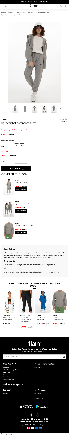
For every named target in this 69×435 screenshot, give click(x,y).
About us (5, 377)
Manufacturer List (8, 379)
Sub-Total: (64, 15)
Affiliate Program (13, 384)
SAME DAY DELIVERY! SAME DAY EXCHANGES (34, 1)
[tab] (7, 237)
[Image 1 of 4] (42, 301)
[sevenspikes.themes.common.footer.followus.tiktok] (37, 415)
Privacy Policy (7, 372)
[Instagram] (32, 415)
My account (38, 393)
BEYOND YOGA (25, 315)
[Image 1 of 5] (8, 209)
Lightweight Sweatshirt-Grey (24, 225)
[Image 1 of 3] (8, 230)
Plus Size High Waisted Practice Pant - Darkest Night (25, 320)
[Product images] (8, 187)
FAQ (4, 374)
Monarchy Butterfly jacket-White (9, 318)
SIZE (2, 146)
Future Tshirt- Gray (21, 182)
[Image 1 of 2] (26, 301)
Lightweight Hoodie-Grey (23, 204)
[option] (34, 1)
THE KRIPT (6, 315)
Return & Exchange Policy (11, 370)
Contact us (38, 367)
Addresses (37, 396)
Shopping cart (38, 398)
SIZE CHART (6, 367)
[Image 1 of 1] (8, 187)
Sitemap (5, 393)
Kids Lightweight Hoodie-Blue (42, 318)
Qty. (3, 161)
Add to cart (15, 168)
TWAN (3, 119)
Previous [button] (1, 1)
